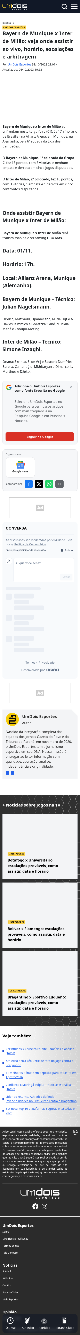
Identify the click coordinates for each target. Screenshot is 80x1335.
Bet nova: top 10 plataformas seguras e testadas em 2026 (41, 1111)
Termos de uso (10, 1245)
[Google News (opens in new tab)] (20, 467)
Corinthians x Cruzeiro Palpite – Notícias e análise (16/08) (40, 1051)
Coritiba (6, 1285)
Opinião (9, 1311)
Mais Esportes (10, 1299)
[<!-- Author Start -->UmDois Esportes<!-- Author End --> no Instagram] (7, 773)
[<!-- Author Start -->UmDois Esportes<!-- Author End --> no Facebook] (12, 773)
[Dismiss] (71, 387)
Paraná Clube (10, 1292)
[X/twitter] (44, 1206)
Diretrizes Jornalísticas (15, 1238)
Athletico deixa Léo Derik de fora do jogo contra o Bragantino (39, 1063)
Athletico (7, 1278)
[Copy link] (59, 484)
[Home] (14, 6)
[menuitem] (11, 1323)
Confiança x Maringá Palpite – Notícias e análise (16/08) (39, 1087)
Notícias (9, 1265)
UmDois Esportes (19, 64)
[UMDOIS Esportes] (40, 1193)
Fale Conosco (10, 1252)
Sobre (5, 1231)
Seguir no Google (40, 437)
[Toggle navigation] (74, 6)
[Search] (64, 7)
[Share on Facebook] (29, 484)
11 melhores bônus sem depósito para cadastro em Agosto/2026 (41, 1075)
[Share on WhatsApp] (49, 484)
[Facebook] (35, 1206)
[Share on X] (39, 484)
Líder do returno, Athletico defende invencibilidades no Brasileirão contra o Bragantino (41, 1099)
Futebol (6, 1271)
